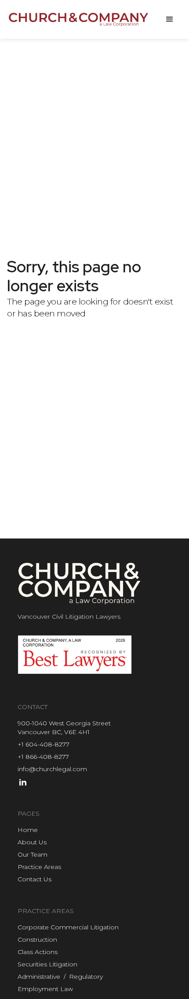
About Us (32, 842)
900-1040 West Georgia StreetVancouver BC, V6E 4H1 (64, 727)
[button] (169, 19)
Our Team (32, 854)
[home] (79, 19)
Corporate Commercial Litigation (68, 927)
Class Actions (38, 952)
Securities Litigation (47, 964)
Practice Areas (39, 867)
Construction (37, 939)
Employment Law (45, 989)
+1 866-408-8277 (43, 757)
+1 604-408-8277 (43, 744)
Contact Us (34, 879)
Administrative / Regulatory (60, 976)
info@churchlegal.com (52, 769)
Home (28, 830)
